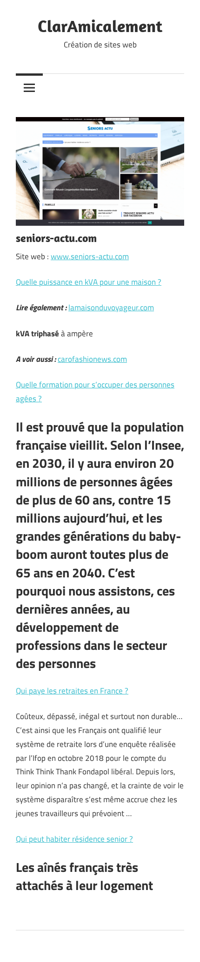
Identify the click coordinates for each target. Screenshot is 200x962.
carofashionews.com (92, 359)
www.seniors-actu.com (90, 256)
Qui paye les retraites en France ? (72, 691)
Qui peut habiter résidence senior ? (74, 839)
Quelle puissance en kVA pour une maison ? (88, 282)
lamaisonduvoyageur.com (111, 307)
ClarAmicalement (100, 25)
